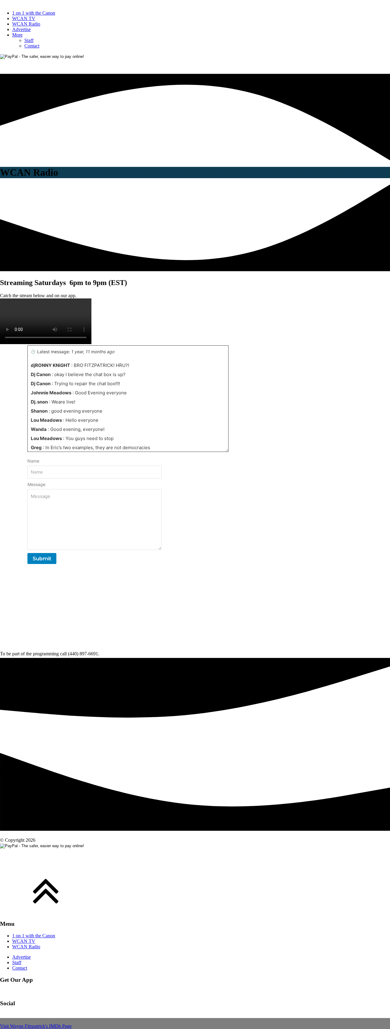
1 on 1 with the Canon (33, 13)
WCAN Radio (26, 23)
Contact (31, 45)
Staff (29, 40)
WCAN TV (23, 18)
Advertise (21, 29)
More (17, 34)
